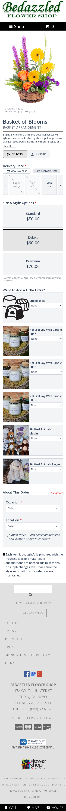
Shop (19, 26)
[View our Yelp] (39, 676)
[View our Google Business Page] (33, 676)
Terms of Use (33, 796)
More (7, 145)
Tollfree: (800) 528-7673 (33, 709)
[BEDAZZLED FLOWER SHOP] (33, 17)
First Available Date (46, 171)
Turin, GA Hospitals (52, 778)
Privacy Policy (17, 790)
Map (34, 807)
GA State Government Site (47, 784)
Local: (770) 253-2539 (33, 703)
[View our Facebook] (27, 676)
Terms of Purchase (43, 790)
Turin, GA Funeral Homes (18, 778)
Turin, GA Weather (13, 784)
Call (12, 807)
